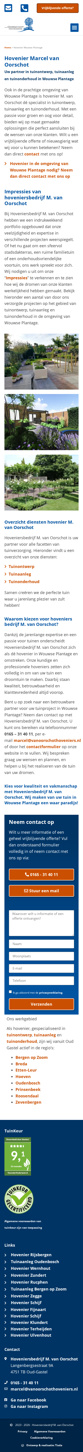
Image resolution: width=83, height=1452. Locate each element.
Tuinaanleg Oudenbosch (35, 1261)
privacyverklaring (50, 993)
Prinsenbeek (28, 1089)
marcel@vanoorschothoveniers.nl (47, 740)
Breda (21, 1063)
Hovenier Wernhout (30, 1268)
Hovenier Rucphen (29, 1282)
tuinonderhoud (22, 1041)
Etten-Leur (26, 1070)
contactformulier (43, 746)
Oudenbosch (27, 1083)
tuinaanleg (45, 1034)
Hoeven (23, 1076)
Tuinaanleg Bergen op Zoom (39, 1289)
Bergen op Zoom (31, 1057)
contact (31, 154)
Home (7, 47)
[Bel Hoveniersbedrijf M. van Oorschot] (27, 8)
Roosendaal (27, 1096)
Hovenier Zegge (26, 1296)
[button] (74, 27)
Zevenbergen (28, 1102)
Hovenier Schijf (26, 1302)
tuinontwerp (19, 1034)
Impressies (16, 277)
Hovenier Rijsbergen (31, 1254)
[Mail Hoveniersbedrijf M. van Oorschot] (10, 8)
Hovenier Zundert (28, 1275)
